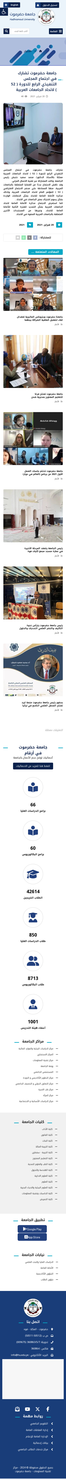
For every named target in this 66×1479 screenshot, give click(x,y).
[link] (4, 12)
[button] (56, 31)
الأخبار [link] (57, 324)
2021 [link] (22, 225)
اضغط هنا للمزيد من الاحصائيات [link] (33, 766)
